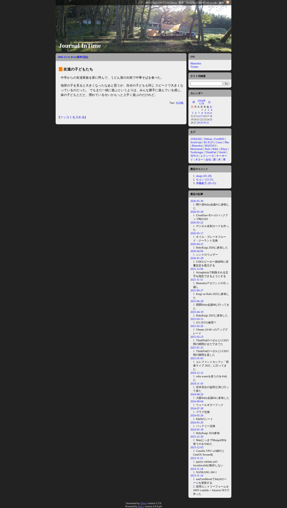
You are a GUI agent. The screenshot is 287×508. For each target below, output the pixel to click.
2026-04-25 (196, 244)
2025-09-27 (196, 290)
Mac (227, 142)
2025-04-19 (196, 311)
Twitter (194, 66)
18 (210, 116)
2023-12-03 (196, 447)
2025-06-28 (196, 301)
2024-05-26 (196, 415)
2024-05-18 (196, 429)
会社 (208, 159)
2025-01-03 (196, 358)
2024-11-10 (196, 383)
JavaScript (196, 142)
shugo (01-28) (204, 175)
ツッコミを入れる (72, 117)
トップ (139, 2)
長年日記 (82, 57)
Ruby (215, 148)
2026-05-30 (196, 201)
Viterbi (222, 152)
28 (198, 122)
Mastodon (195, 63)
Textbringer (196, 152)
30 (204, 122)
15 (201, 116)
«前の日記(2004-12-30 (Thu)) (161, 2)
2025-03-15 (196, 319)
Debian (208, 139)
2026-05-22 (196, 222)
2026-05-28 (196, 211)
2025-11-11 (196, 279)
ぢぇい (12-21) (204, 179)
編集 (221, 2)
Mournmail (196, 148)
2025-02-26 (196, 326)
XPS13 (194, 155)
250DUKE (196, 139)
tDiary (223, 148)
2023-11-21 (196, 458)
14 (198, 116)
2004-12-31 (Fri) (67, 57)
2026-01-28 (196, 258)
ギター (199, 159)
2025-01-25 (196, 347)
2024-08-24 (196, 394)
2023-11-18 (196, 468)
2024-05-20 (196, 422)
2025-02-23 (196, 336)
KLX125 (209, 142)
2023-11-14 (196, 475)
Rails (207, 148)
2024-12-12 (196, 372)
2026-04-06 (196, 251)
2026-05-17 (196, 233)
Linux (219, 142)
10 (207, 113)
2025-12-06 (196, 268)
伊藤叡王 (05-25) (206, 183)
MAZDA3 (210, 145)
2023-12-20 (196, 436)
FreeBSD (219, 139)
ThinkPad (210, 152)
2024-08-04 (196, 401)
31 (207, 122)
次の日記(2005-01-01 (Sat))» (201, 2)
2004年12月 (202, 102)
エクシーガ (207, 155)
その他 (179, 102)
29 (201, 122)
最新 (181, 2)
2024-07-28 (196, 408)
